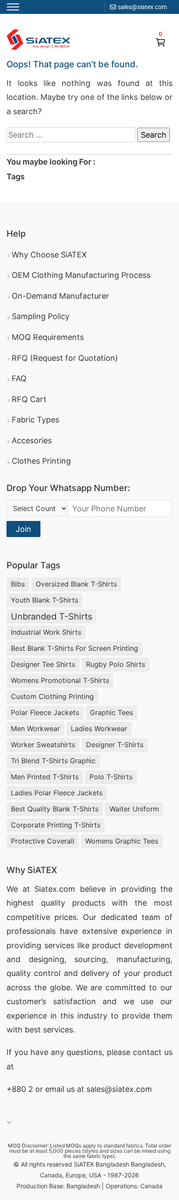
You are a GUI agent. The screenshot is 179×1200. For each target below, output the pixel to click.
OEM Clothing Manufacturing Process (81, 275)
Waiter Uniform (134, 808)
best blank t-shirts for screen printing (74, 648)
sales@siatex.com (142, 7)
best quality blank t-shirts (55, 808)
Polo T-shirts (111, 776)
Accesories (32, 440)
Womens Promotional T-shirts (60, 680)
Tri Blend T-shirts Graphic (53, 760)
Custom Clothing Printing (52, 696)
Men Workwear (35, 728)
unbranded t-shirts (51, 616)
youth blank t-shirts (44, 600)
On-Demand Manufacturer (60, 295)
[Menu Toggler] (13, 7)
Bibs (18, 584)
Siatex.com (54, 888)
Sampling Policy (41, 316)
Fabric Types (35, 419)
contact (147, 1052)
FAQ (19, 378)
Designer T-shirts (114, 744)
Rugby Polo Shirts (115, 664)
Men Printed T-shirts (45, 776)
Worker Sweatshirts (43, 744)
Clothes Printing (41, 460)
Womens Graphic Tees (121, 841)
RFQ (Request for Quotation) (65, 358)
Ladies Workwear (99, 728)
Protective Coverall (42, 841)
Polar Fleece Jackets (45, 712)
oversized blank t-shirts (76, 584)
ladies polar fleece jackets (57, 792)
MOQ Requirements (48, 337)
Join (23, 529)
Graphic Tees (111, 712)
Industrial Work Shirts (46, 632)
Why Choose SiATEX (49, 254)
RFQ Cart (29, 399)
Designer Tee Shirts (43, 664)
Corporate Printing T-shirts (55, 825)
